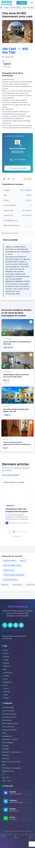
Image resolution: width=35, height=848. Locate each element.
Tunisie (5, 695)
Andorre (6, 653)
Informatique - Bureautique (11, 768)
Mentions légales (4, 835)
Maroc (5, 685)
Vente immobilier (9, 561)
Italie (5, 669)
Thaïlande (6, 692)
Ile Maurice (7, 666)
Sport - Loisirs (6, 781)
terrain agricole (17, 584)
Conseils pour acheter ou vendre (31, 837)
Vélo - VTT (5, 777)
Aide (22, 834)
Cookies (10, 834)
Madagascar (7, 682)
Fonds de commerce (9, 717)
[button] (31, 31)
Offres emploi (6, 720)
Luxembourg (7, 672)
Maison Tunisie (9, 570)
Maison (22, 561)
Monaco (6, 688)
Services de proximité (9, 730)
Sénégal (6, 698)
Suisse (5, 679)
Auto (3, 765)
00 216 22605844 (19, 160)
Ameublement (7, 736)
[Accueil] (1, 7)
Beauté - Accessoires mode (11, 762)
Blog (26, 834)
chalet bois (5, 584)
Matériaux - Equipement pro (11, 752)
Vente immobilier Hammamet (14, 575)
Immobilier (10, 505)
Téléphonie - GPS (8, 771)
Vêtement (5, 755)
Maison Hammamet (10, 580)
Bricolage (5, 746)
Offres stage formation (10, 723)
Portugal (6, 676)
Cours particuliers (8, 727)
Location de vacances (9, 714)
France (5, 650)
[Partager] (13, 179)
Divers (4, 733)
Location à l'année (8, 711)
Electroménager (7, 742)
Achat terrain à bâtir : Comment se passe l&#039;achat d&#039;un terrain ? (16, 513)
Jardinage (5, 749)
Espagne (6, 663)
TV (3, 774)
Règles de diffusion (16, 836)
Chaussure (5, 758)
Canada (5, 660)
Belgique (6, 657)
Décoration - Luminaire (10, 739)
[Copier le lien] (9, 179)
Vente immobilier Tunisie (12, 565)
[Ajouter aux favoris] (4, 179)
